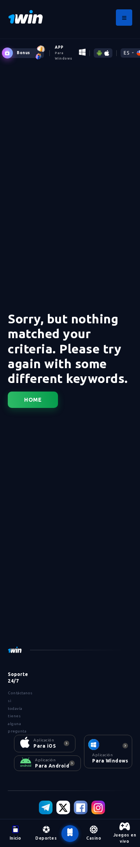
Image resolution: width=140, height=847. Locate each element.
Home (33, 400)
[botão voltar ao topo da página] (70, 833)
